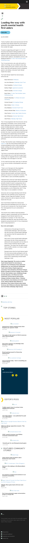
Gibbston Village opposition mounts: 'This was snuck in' (13, 426)
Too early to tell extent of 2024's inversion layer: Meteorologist (14, 336)
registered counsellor (17, 88)
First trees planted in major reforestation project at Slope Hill (13, 494)
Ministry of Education (21, 110)
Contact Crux (5, 538)
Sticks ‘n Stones (15, 105)
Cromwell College (17, 90)
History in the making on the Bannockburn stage (13, 467)
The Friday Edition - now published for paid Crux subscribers (14, 416)
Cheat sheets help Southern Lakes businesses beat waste (12, 458)
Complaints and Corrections (9, 536)
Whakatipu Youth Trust (20, 82)
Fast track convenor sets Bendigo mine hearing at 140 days (13, 344)
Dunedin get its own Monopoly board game (14, 443)
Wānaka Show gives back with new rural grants (12, 485)
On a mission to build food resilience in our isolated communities (14, 475)
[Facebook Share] (2, 18)
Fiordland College (17, 85)
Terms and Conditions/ (7, 534)
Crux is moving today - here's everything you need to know (14, 361)
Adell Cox (3, 143)
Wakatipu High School (16, 119)
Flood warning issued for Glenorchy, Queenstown (12, 353)
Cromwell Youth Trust (17, 108)
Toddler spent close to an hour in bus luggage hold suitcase (12, 408)
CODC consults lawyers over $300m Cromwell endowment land (12, 435)
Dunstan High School (18, 116)
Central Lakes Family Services (18, 113)
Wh (16, 79)
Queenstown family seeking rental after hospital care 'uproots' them (13, 327)
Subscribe (4, 32)
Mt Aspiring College (18, 102)
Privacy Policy (5, 532)
